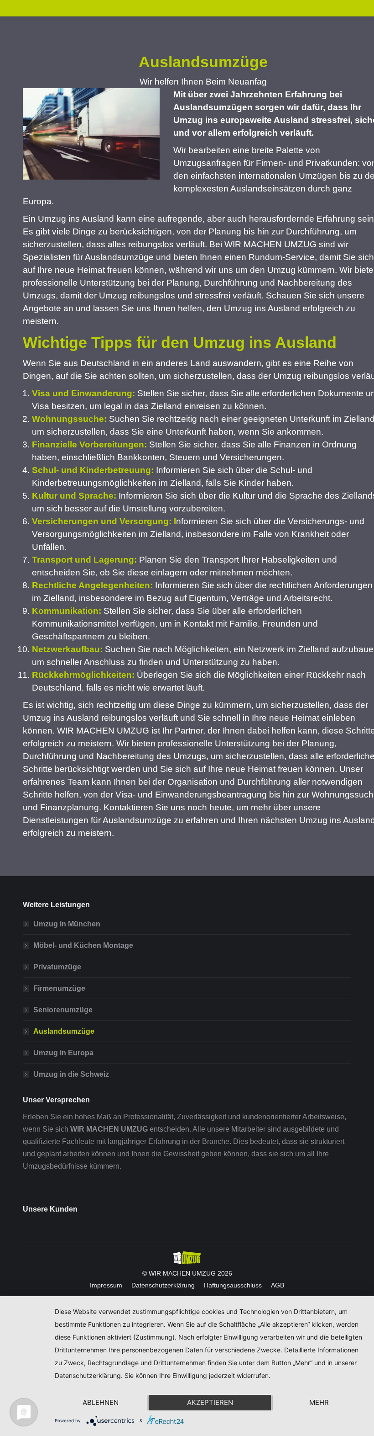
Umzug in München (66, 924)
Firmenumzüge (59, 988)
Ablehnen (101, 1402)
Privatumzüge (57, 967)
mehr (319, 1402)
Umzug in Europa (63, 1053)
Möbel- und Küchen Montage (83, 945)
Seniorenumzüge (63, 1010)
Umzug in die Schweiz (71, 1074)
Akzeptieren (210, 1402)
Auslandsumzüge (63, 1031)
